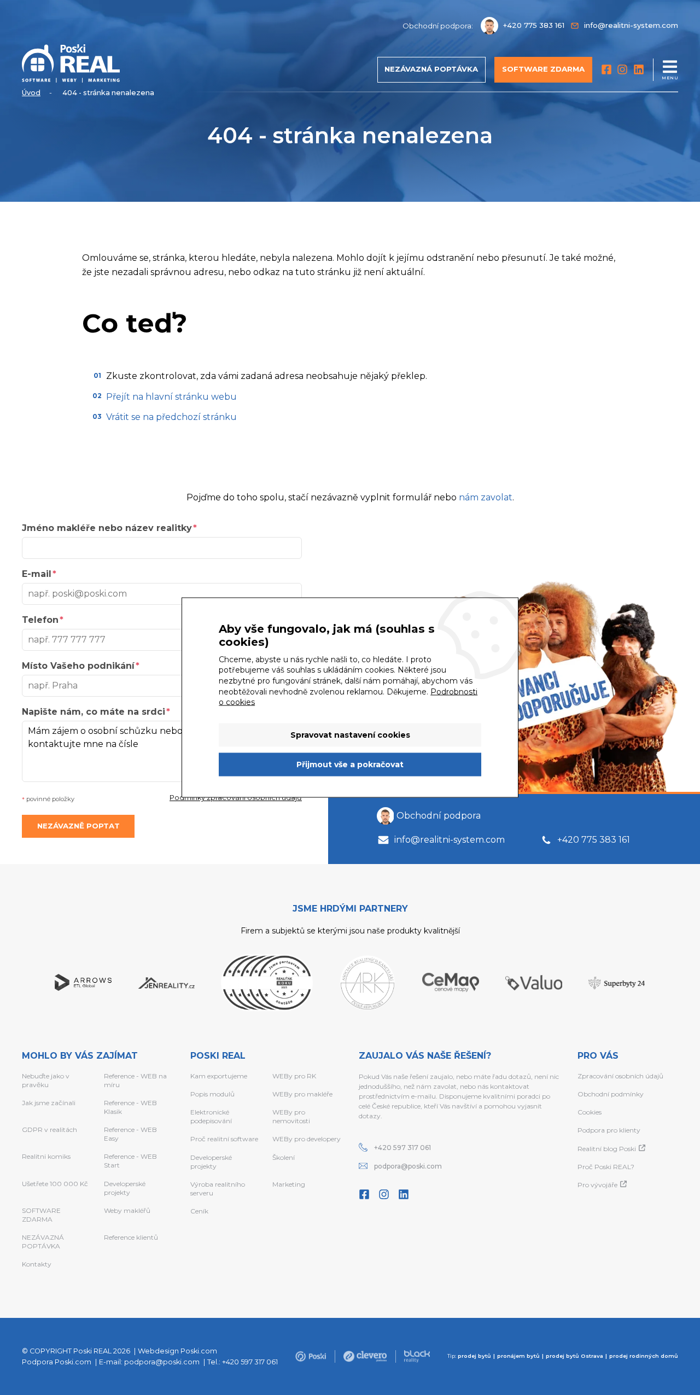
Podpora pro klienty (609, 1130)
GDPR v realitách (49, 1129)
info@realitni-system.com (449, 839)
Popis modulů (212, 1094)
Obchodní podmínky (611, 1094)
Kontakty (36, 1264)
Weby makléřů (127, 1210)
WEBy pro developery (306, 1139)
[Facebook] (606, 69)
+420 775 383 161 (593, 839)
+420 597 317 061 (402, 1147)
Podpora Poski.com (56, 1362)
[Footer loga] (310, 1356)
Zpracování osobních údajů (620, 1076)
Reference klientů (131, 1237)
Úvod (31, 93)
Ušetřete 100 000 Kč (55, 1184)
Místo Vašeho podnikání (78, 666)
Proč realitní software (224, 1139)
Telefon (40, 620)
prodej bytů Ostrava (574, 1356)
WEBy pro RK (294, 1076)
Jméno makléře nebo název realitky (107, 528)
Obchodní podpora (438, 815)
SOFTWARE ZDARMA (41, 1214)
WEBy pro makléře (302, 1094)
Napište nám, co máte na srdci (93, 712)
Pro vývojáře (597, 1185)
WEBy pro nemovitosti (291, 1116)
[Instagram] (622, 69)
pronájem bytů (518, 1356)
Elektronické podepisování (211, 1116)
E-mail (36, 574)
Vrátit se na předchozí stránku (171, 417)
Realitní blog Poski (607, 1149)
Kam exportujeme (218, 1076)
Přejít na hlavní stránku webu (171, 397)
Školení (283, 1157)
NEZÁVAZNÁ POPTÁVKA (43, 1241)
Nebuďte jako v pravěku (45, 1080)
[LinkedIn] (638, 69)
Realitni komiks (46, 1156)
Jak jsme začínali (48, 1103)
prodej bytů (474, 1356)
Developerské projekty (124, 1188)
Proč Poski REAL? (606, 1167)
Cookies (590, 1112)
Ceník (199, 1211)
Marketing (288, 1184)
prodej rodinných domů (643, 1356)
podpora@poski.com (408, 1166)
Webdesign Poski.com (177, 1351)
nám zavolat (485, 497)
